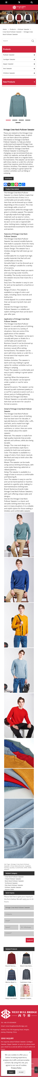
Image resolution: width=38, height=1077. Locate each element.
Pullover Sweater (23, 29)
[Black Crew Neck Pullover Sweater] (26, 957)
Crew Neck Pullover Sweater (12, 32)
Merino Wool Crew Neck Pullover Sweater (11, 982)
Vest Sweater (7, 68)
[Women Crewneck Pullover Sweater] (26, 990)
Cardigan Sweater (9, 59)
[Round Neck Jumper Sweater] (11, 957)
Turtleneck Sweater (11, 883)
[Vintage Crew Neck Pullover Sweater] (18, 104)
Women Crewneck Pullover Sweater (26, 998)
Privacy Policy (16, 1068)
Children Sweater (9, 73)
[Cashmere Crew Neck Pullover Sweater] (26, 974)
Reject (11, 1072)
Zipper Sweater (8, 64)
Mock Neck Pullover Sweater (14, 881)
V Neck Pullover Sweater (13, 879)
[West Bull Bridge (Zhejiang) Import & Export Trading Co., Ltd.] (19, 7)
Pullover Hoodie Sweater (13, 887)
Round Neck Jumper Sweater (11, 966)
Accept (21, 1072)
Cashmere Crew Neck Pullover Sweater (26, 982)
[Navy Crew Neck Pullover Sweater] (11, 990)
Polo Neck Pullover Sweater (14, 885)
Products (13, 29)
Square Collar (9, 889)
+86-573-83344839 (10, 1022)
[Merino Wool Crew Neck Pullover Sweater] (11, 974)
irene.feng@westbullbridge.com (16, 1026)
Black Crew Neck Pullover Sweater (26, 966)
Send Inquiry (8, 178)
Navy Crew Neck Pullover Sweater (11, 998)
